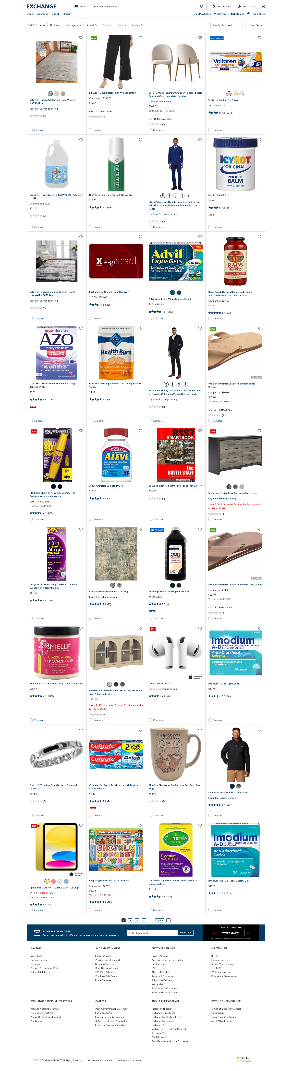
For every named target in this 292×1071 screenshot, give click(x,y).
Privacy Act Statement (130, 1060)
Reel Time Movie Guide (107, 968)
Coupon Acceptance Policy (45, 968)
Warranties (157, 984)
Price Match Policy (40, 972)
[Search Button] (202, 6)
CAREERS (100, 1001)
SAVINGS (36, 948)
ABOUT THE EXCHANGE (165, 1001)
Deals (30, 13)
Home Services (103, 980)
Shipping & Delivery (162, 980)
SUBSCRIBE (185, 932)
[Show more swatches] (188, 195)
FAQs (154, 968)
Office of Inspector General (226, 1008)
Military (67, 13)
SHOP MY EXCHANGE (107, 948)
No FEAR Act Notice (222, 1020)
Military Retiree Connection (110, 1016)
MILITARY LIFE (219, 948)
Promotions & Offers (42, 1012)
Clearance (42, 13)
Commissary (217, 1012)
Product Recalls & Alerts (164, 992)
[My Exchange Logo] (48, 6)
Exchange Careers (105, 1012)
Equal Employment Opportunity (112, 1025)
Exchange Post (159, 1025)
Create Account (160, 955)
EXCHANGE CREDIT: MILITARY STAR (51, 1001)
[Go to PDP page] (57, 62)
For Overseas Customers (165, 988)
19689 (159, 920)
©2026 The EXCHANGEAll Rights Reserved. (58, 1060)
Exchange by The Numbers (166, 1016)
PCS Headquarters (221, 972)
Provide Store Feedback (107, 959)
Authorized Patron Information (168, 959)
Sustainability (159, 1033)
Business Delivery (104, 963)
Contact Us (158, 963)
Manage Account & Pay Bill (45, 1008)
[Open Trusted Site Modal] (244, 1059)
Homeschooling (219, 959)
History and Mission (162, 1008)
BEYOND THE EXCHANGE (226, 1001)
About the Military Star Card (46, 1016)
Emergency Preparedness (225, 976)
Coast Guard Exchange (223, 1016)
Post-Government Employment (111, 1008)
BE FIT (214, 955)
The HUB (216, 968)
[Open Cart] (263, 6)
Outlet (55, 13)
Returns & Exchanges (163, 976)
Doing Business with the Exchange (170, 1041)
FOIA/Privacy (159, 1037)
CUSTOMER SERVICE (163, 948)
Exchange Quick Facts (163, 1012)
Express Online (103, 955)
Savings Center (39, 959)
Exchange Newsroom (163, 1020)
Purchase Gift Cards (106, 976)
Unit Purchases (202, 13)
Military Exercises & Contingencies (170, 1029)
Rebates (35, 963)
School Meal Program (222, 963)
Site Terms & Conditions (101, 1060)
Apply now (36, 1020)
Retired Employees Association (111, 1020)
